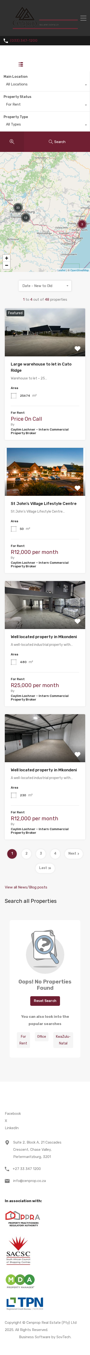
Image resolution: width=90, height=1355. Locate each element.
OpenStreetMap (79, 270)
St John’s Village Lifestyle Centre (44, 503)
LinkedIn (12, 1128)
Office (41, 1037)
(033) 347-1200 (23, 41)
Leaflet (62, 270)
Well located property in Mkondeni (44, 636)
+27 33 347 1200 (27, 1169)
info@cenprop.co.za (29, 1181)
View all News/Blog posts (26, 887)
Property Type (16, 117)
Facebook (13, 1113)
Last (43, 868)
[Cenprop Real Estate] (45, 30)
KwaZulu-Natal (63, 1040)
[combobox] (45, 85)
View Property (45, 347)
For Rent (23, 1040)
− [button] (6, 265)
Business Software (34, 1337)
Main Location (16, 77)
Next (72, 853)
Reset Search (45, 1001)
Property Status (17, 97)
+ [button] (6, 258)
